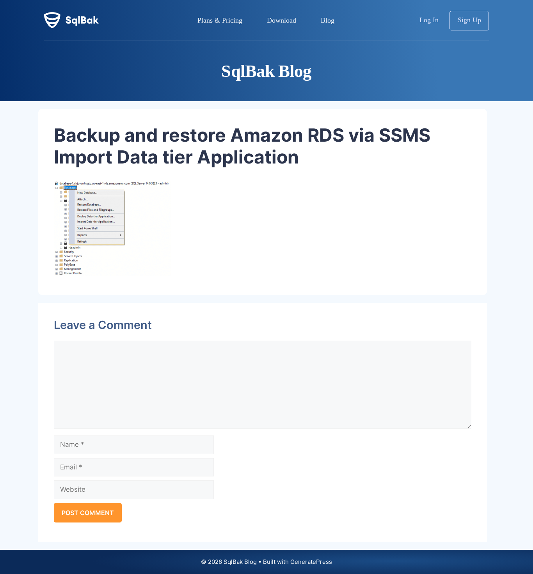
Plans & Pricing (219, 20)
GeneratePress (311, 561)
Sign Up (469, 20)
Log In (429, 20)
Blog (327, 20)
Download (281, 20)
